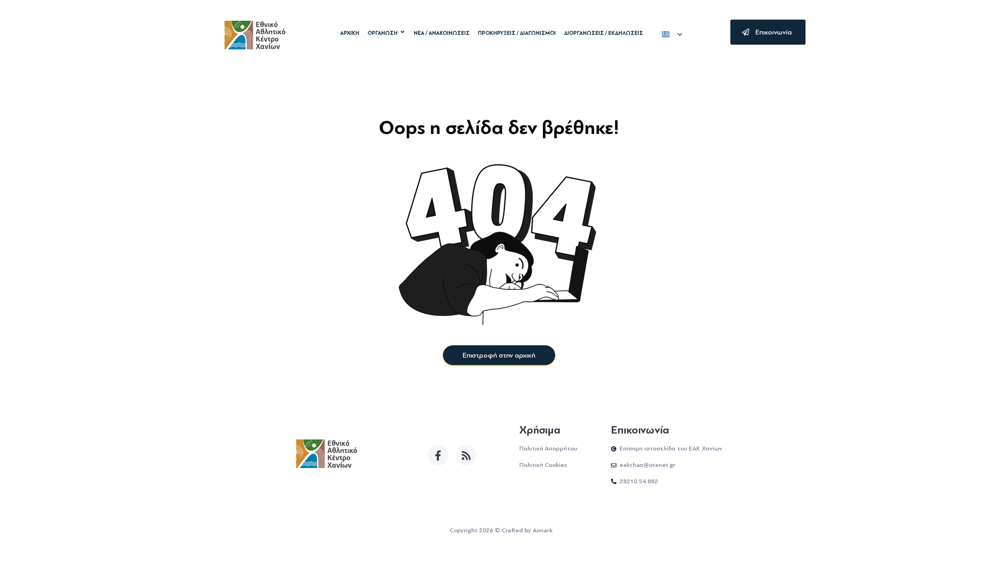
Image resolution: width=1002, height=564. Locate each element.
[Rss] (466, 455)
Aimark (543, 530)
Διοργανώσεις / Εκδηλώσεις (603, 33)
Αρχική (349, 33)
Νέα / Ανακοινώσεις (442, 33)
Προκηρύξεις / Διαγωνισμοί (517, 33)
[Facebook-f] (438, 455)
